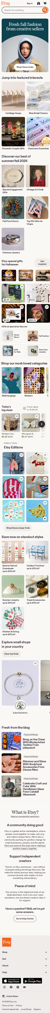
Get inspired (42, 262)
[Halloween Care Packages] (26, 275)
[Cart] (45, 3)
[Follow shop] (35, 663)
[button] (10, 996)
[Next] (41, 424)
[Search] (45, 10)
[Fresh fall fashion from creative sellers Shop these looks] (25, 45)
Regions (37, 1009)
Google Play (32, 981)
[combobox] (22, 10)
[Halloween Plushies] (43, 275)
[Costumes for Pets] (9, 275)
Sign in (30, 3)
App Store (11, 981)
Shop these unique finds (18, 528)
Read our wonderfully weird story (25, 816)
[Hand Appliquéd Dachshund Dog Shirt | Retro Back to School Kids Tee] (37, 463)
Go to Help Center (25, 918)
